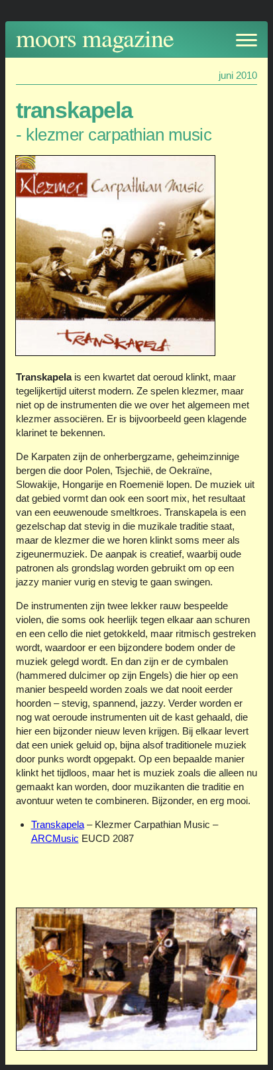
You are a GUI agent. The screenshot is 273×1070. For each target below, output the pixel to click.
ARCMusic (55, 838)
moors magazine (95, 37)
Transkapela (57, 824)
